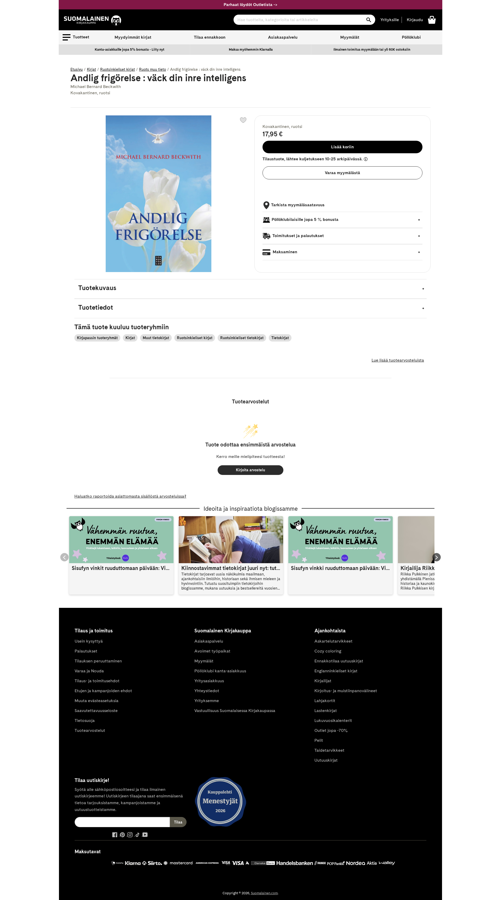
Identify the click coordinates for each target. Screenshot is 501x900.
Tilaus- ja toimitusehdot (97, 680)
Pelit (318, 740)
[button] (76, 37)
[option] (129, 49)
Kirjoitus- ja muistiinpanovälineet (345, 690)
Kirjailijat (322, 680)
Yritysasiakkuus (209, 680)
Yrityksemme (206, 700)
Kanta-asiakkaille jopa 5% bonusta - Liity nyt (129, 49)
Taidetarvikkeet (329, 750)
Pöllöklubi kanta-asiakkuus (220, 670)
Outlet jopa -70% (331, 730)
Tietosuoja (85, 720)
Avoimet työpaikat (212, 651)
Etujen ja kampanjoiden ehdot (103, 690)
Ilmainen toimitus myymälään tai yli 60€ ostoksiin (371, 49)
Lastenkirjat (325, 710)
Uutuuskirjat (326, 760)
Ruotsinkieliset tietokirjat (242, 338)
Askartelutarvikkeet (333, 641)
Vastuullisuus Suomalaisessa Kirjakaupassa (234, 710)
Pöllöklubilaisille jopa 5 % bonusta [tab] (305, 219)
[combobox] (304, 20)
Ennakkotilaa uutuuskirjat (338, 660)
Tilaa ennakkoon (209, 37)
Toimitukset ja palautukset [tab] (298, 235)
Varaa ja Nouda (89, 670)
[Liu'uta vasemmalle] (64, 557)
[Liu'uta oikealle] (436, 557)
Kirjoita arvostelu (250, 470)
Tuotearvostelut (90, 730)
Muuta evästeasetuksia (96, 700)
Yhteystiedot (206, 690)
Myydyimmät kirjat (133, 37)
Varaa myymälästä (342, 172)
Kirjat (91, 69)
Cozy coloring (327, 651)
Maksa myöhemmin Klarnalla (251, 49)
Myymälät (349, 37)
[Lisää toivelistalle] (243, 120)
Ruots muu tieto (152, 69)
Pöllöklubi (411, 37)
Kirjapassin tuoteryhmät (97, 338)
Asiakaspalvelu (282, 37)
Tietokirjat (280, 338)
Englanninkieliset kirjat (335, 670)
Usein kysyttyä (89, 641)
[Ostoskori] (432, 19)
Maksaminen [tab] (284, 251)
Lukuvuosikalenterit (333, 720)
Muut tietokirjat (156, 338)
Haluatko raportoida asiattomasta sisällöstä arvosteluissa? (130, 496)
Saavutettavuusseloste (96, 710)
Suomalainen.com (264, 893)
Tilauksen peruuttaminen (98, 660)
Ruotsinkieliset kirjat (117, 69)
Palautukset (86, 651)
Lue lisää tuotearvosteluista (398, 360)
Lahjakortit (324, 700)
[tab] (250, 289)
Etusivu (76, 69)
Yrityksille (389, 19)
